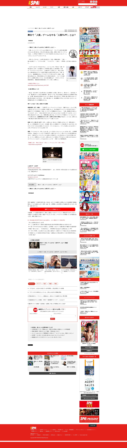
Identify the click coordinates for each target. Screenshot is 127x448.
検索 (96, 4)
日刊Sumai (53, 434)
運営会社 (42, 431)
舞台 (56, 283)
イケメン (32, 283)
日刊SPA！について (44, 429)
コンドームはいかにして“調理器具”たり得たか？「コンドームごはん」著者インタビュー (53, 333)
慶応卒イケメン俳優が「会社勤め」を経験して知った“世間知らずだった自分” (47, 303)
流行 (45, 283)
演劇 (50, 283)
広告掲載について (34, 429)
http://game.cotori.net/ (33, 177)
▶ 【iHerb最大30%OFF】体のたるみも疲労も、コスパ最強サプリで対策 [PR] (46, 220)
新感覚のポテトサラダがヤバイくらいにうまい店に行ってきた (47, 337)
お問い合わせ (57, 431)
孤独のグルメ (60, 434)
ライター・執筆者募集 (69, 429)
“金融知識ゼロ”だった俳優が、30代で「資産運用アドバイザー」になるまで (47, 299)
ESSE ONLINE (46, 434)
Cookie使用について (91, 429)
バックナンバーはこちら (89, 353)
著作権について (34, 431)
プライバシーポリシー (80, 429)
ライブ (39, 283)
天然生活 (39, 434)
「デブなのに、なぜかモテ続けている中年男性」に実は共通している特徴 (46, 288)
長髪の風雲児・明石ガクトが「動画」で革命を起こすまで (45, 331)
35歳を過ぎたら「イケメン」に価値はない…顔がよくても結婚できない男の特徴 (48, 296)
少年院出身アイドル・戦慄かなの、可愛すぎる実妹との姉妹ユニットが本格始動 (51, 329)
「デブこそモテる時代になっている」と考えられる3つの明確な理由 (45, 292)
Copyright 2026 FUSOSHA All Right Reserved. (39, 437)
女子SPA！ (32, 434)
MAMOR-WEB (68, 434)
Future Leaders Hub (83, 434)
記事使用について (49, 431)
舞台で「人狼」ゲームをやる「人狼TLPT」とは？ (42, 47)
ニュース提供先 (53, 429)
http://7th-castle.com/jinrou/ (34, 167)
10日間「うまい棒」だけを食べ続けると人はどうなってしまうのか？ (48, 335)
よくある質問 (64, 431)
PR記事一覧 (60, 429)
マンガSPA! (75, 434)
